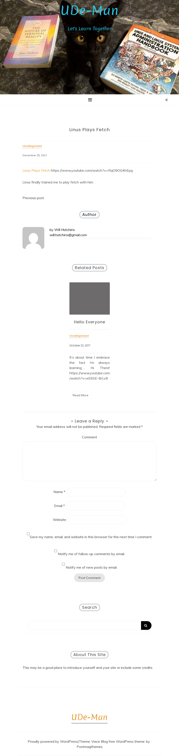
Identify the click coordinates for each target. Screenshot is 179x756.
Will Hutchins (64, 229)
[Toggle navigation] (90, 99)
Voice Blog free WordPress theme (118, 741)
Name (59, 492)
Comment (89, 437)
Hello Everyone (89, 322)
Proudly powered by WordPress (53, 741)
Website (59, 519)
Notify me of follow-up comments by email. (91, 554)
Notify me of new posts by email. (91, 567)
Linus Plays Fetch (36, 170)
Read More (80, 395)
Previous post (33, 198)
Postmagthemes (90, 746)
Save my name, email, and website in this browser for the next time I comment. (91, 537)
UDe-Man (89, 10)
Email (59, 505)
